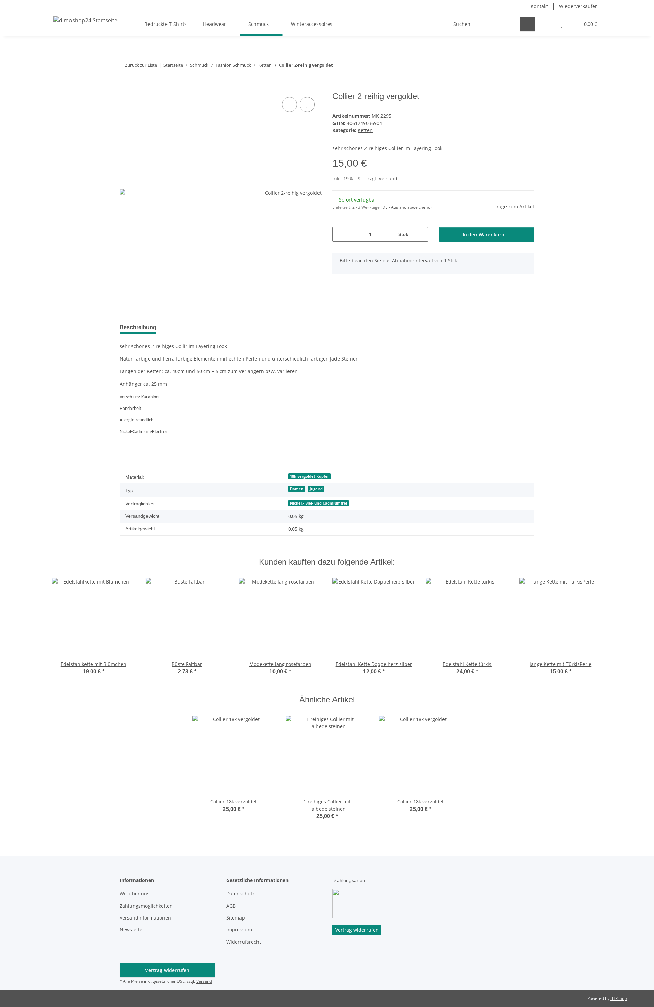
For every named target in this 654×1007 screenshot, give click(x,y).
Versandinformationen (145, 917)
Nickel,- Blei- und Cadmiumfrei (318, 503)
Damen (296, 488)
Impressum (239, 929)
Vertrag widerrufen (167, 970)
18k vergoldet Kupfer (309, 476)
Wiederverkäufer (578, 6)
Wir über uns (135, 893)
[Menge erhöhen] (420, 234)
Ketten (365, 130)
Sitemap (235, 917)
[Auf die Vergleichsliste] (289, 104)
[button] (548, 24)
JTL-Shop (618, 998)
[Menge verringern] (340, 234)
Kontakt (539, 6)
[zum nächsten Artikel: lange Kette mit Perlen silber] (527, 65)
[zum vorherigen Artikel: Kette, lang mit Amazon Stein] (512, 65)
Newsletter (132, 929)
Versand (388, 178)
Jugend (316, 488)
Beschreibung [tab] (138, 327)
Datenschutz (240, 893)
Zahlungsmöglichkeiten (146, 905)
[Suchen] (527, 24)
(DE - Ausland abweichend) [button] (406, 207)
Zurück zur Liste (141, 65)
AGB (231, 905)
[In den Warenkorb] (125, 88)
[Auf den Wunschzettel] (307, 104)
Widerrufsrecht (243, 942)
